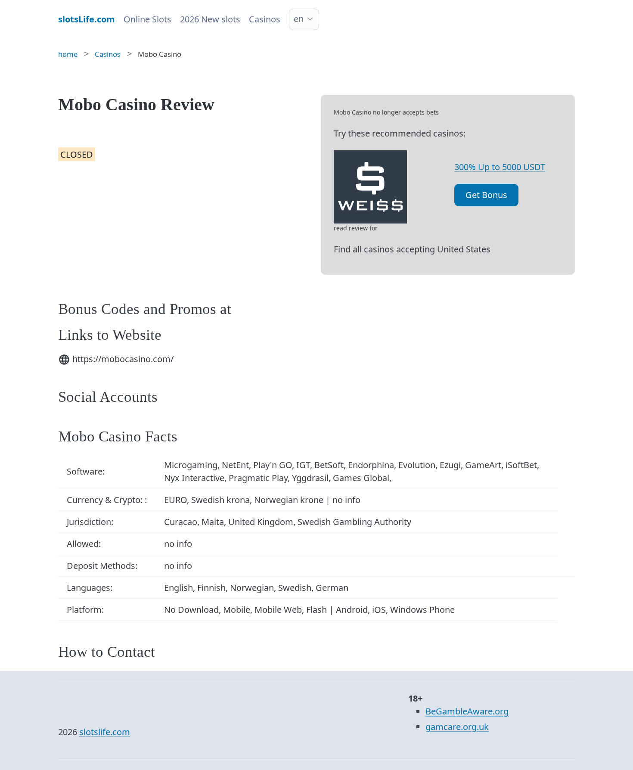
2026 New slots (210, 19)
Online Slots (147, 19)
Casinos (264, 19)
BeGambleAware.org (467, 711)
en (299, 19)
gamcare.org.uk (457, 727)
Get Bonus (486, 195)
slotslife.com (104, 732)
